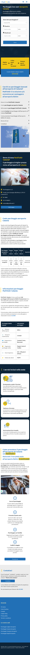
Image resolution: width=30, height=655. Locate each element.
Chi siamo (3, 607)
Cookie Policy (4, 613)
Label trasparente (8, 39)
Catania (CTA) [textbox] (7, 22)
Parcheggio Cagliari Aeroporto (8, 626)
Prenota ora (15, 559)
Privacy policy (4, 615)
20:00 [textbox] (19, 29)
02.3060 (14, 315)
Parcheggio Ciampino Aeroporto (9, 631)
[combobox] (15, 22)
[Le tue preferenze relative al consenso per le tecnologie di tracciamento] (1, 491)
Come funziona (4, 609)
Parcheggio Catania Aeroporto (8, 629)
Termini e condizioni (6, 618)
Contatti (3, 611)
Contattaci (7, 581)
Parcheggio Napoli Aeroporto (8, 633)
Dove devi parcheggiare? (10, 19)
